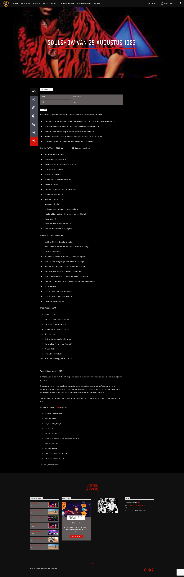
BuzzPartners (141, 505)
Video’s (55, 3)
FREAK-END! (34, 503)
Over (98, 3)
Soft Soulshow (36, 510)
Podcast (38, 3)
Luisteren (27, 3)
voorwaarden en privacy (137, 508)
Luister (153, 3)
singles (58, 407)
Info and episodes (76, 537)
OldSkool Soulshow (37, 538)
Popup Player (168, 3)
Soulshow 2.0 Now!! (37, 531)
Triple (138, 503)
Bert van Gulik (133, 505)
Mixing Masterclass (37, 517)
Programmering (68, 3)
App (47, 3)
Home (16, 3)
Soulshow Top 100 (85, 3)
